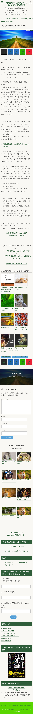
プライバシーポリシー (13, 705)
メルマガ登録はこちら (15, 235)
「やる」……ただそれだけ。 (21, 348)
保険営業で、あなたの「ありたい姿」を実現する (16, 4)
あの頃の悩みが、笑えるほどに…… (21, 288)
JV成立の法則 (5, 327)
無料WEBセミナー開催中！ (15, 263)
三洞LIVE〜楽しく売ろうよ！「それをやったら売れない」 (7, 349)
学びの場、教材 (6, 638)
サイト (3, 430)
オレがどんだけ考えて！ (20, 309)
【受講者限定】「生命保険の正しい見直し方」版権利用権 (7, 289)
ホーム (2, 18)
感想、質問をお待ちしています (15, 233)
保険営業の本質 (6, 356)
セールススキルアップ (8, 633)
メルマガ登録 (24, 18)
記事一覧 (8, 18)
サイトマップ (4, 705)
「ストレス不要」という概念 (7, 309)
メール (4, 423)
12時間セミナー (15, 18)
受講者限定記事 (6, 640)
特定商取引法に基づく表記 (25, 705)
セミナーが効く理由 (7, 631)
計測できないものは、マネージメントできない (21, 329)
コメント (4, 399)
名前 (3, 416)
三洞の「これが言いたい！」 (20, 356)
